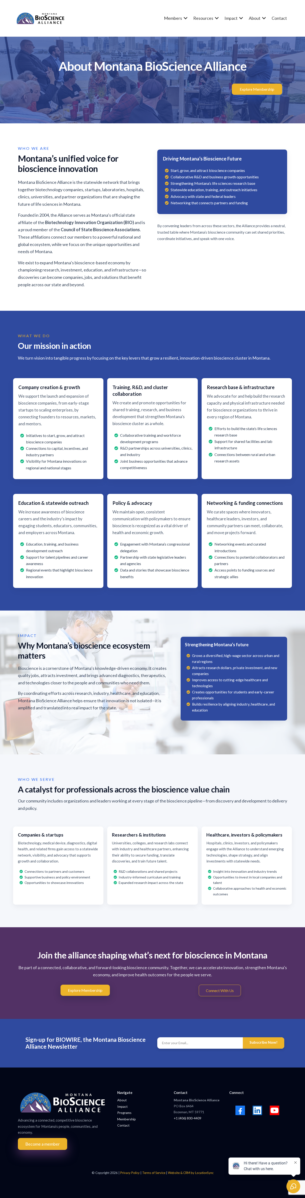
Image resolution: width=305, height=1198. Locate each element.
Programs (124, 1113)
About (122, 1100)
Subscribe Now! (263, 1042)
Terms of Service (154, 1173)
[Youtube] (274, 1110)
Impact (122, 1106)
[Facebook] (240, 1110)
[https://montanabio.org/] (40, 18)
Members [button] (173, 18)
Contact (123, 1125)
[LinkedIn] (257, 1110)
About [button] (255, 18)
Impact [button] (231, 18)
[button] (216, 18)
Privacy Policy (130, 1173)
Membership (126, 1119)
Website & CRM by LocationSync (191, 1173)
